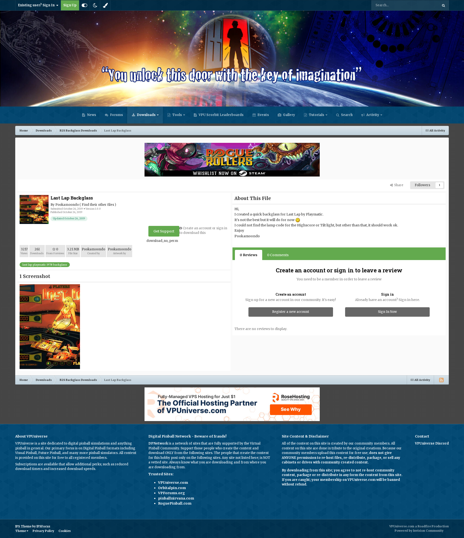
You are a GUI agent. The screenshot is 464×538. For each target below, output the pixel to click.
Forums (116, 115)
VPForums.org (171, 493)
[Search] (443, 5)
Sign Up (70, 5)
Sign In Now (387, 312)
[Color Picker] (105, 5)
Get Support (163, 231)
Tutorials (316, 115)
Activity (372, 115)
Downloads (146, 115)
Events (263, 115)
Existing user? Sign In (37, 5)
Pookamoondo (67, 205)
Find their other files (98, 205)
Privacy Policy (43, 531)
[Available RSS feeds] (441, 379)
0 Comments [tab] (278, 255)
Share (398, 185)
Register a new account (290, 312)
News (91, 115)
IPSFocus (43, 526)
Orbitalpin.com (172, 488)
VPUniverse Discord (432, 443)
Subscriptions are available (36, 464)
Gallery (288, 115)
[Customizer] (84, 5)
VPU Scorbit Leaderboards (221, 115)
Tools (177, 115)
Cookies (64, 531)
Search (346, 115)
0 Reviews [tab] (248, 255)
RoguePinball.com (174, 503)
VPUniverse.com (173, 482)
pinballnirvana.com (176, 498)
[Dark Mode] (95, 5)
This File (425, 5)
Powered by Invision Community (419, 530)
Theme (21, 531)
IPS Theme (23, 526)
